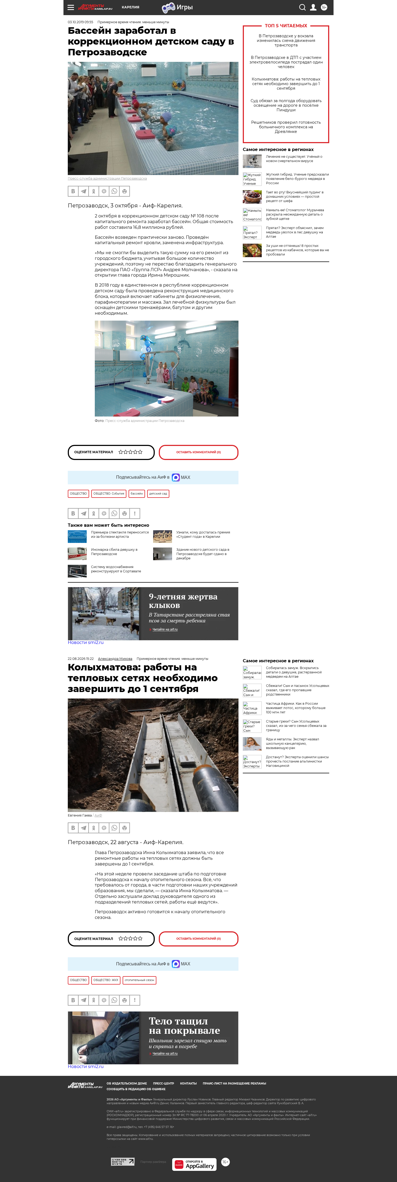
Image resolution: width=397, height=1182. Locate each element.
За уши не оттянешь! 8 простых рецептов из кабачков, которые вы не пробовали (297, 250)
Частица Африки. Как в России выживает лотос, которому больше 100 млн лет (295, 707)
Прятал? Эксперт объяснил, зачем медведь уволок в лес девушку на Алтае (295, 232)
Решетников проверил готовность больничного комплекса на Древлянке (286, 127)
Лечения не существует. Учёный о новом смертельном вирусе (294, 159)
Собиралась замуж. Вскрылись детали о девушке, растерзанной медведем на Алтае (294, 672)
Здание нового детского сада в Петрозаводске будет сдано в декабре (202, 554)
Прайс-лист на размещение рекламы (234, 1083)
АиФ (98, 815)
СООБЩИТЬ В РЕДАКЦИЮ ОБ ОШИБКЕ (136, 1089)
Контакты (188, 1083)
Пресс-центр (163, 1083)
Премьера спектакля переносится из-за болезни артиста (120, 534)
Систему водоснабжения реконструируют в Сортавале (116, 569)
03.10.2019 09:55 (80, 22)
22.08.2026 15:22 (81, 659)
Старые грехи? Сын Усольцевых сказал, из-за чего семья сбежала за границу (296, 725)
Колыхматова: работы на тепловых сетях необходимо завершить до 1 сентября (286, 84)
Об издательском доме (127, 1083)
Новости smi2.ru (86, 642)
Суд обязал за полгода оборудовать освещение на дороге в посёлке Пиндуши (286, 105)
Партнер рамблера (153, 1161)
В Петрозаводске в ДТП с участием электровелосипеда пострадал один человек (286, 62)
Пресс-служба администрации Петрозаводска (107, 178)
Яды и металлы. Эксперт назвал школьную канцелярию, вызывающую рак (292, 743)
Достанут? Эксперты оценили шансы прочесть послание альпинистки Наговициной (297, 761)
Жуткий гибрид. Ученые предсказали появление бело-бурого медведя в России (297, 178)
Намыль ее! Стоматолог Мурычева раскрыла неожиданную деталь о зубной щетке (295, 214)
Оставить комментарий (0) (198, 452)
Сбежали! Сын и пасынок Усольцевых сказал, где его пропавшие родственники (297, 690)
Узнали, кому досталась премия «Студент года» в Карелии (203, 534)
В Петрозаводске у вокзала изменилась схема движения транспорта (286, 41)
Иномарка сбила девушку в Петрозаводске (114, 552)
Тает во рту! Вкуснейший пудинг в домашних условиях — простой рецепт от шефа (295, 196)
